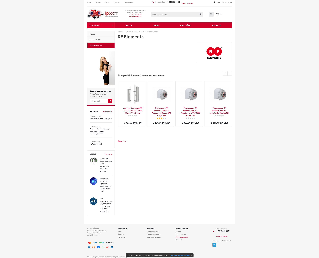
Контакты (216, 25)
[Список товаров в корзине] (216, 15)
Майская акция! (96, 144)
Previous (225, 73)
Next (230, 73)
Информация (181, 228)
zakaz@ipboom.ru (135, 16)
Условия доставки (153, 234)
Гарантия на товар (154, 237)
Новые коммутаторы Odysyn (101, 119)
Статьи (156, 25)
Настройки (185, 25)
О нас (120, 231)
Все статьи (108, 154)
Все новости (107, 112)
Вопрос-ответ (180, 234)
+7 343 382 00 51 (173, 2)
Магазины (121, 237)
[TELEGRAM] (214, 245)
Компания (122, 228)
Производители (181, 237)
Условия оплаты (153, 231)
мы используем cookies (180, 255)
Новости (121, 234)
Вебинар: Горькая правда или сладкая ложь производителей (99, 131)
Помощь (151, 228)
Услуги (128, 25)
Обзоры (178, 240)
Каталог (96, 25)
